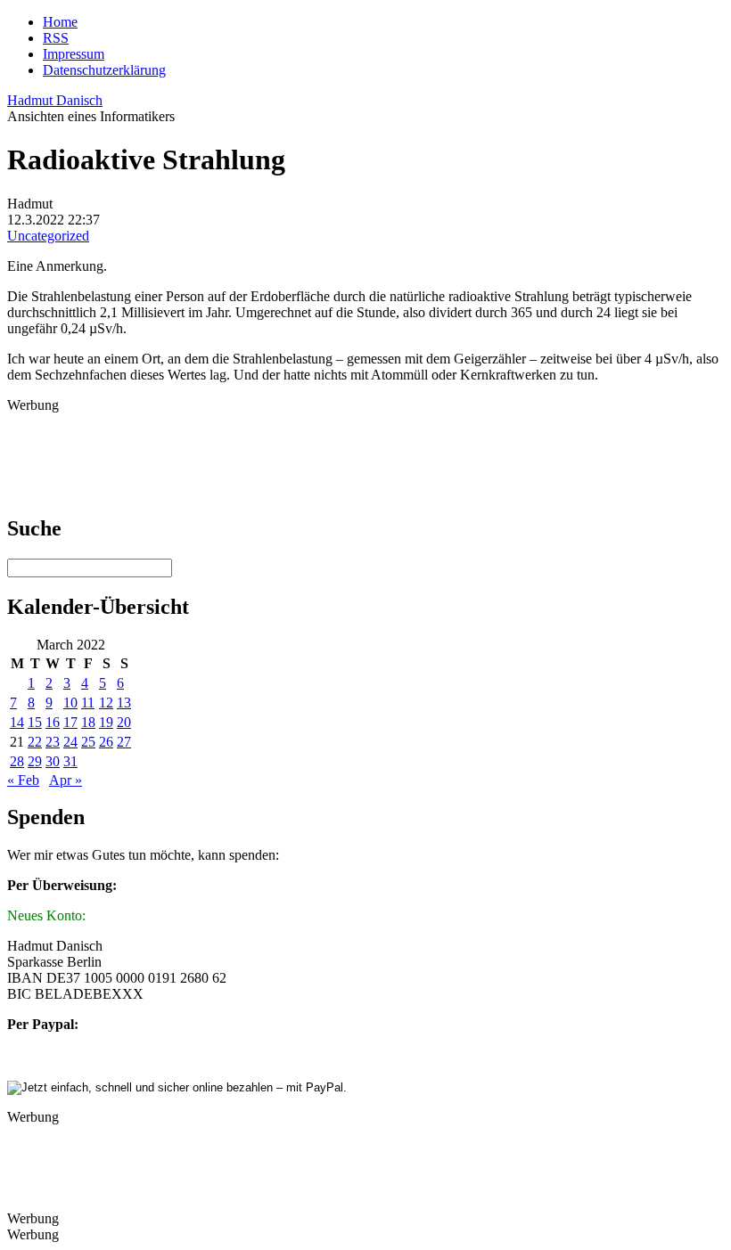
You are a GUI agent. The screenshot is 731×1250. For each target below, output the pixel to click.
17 (70, 722)
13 (124, 702)
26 (106, 741)
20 (124, 722)
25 (88, 741)
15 (35, 722)
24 (70, 741)
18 (88, 722)
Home (60, 21)
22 (35, 741)
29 (35, 761)
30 (52, 761)
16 (52, 722)
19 (106, 722)
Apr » (65, 780)
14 (17, 722)
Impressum (73, 53)
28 (17, 761)
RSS (56, 37)
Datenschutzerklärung (104, 70)
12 (106, 702)
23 (52, 741)
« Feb (23, 780)
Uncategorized (48, 235)
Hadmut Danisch (55, 100)
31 (70, 761)
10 (70, 702)
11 (87, 702)
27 (124, 741)
